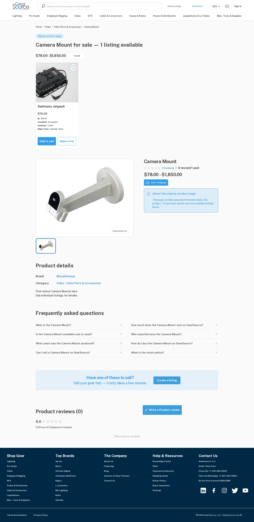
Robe (58, 495)
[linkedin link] (205, 490)
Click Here (210, 466)
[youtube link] (247, 490)
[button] (84, 198)
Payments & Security (163, 471)
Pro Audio (12, 466)
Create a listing (167, 380)
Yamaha (59, 500)
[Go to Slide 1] (46, 246)
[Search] (42, 6)
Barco (58, 466)
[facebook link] (216, 490)
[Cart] (227, 6)
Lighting (11, 461)
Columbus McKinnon (65, 476)
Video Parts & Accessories (67, 27)
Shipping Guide (160, 476)
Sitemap (157, 490)
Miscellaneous (66, 276)
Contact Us (109, 480)
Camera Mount (91, 27)
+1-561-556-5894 (228, 476)
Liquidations (13, 495)
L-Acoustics (61, 485)
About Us (108, 461)
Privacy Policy (41, 515)
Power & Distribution (17, 485)
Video (48, 27)
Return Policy (159, 480)
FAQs (155, 466)
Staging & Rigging (16, 476)
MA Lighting (61, 490)
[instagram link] (226, 490)
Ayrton (58, 461)
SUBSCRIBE (225, 480)
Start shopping (158, 182)
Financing (109, 466)
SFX (9, 480)
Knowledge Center (162, 461)
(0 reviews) (168, 168)
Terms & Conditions (17, 515)
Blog (106, 471)
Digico (58, 480)
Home (39, 27)
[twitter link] (237, 490)
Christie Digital (62, 471)
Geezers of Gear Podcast (116, 476)
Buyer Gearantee (161, 485)
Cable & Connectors (17, 490)
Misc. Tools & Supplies (18, 500)
